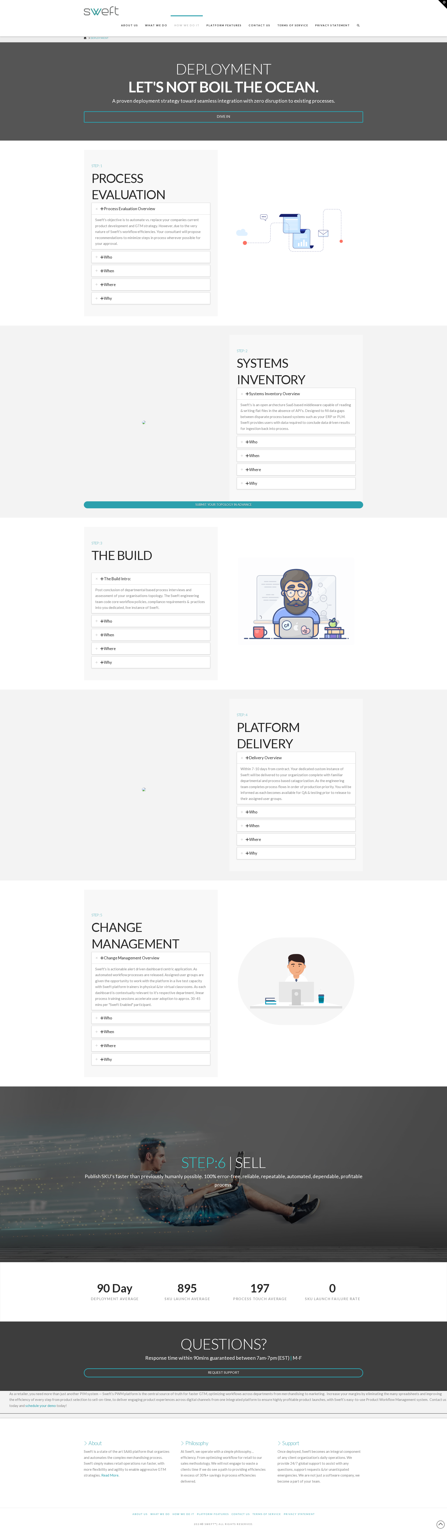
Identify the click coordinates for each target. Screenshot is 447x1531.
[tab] (151, 208)
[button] (442, 4)
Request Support (223, 1372)
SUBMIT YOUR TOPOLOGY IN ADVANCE (223, 504)
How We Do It (183, 1514)
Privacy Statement (299, 1514)
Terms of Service (267, 1514)
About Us (140, 1514)
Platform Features (213, 1514)
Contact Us (241, 1514)
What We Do (160, 1514)
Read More (110, 1475)
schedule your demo (40, 1405)
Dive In (223, 116)
